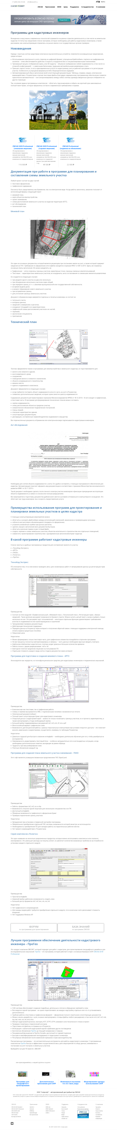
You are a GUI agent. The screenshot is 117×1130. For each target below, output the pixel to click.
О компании (99, 1104)
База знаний (65, 1109)
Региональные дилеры (83, 1109)
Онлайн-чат (64, 1118)
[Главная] (18, 5)
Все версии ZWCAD (16, 1116)
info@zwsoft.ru (32, 2)
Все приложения (34, 1114)
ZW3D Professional (50, 1111)
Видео (63, 1114)
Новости (98, 1109)
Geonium (32, 1109)
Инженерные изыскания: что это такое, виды (70, 1083)
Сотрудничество (87, 7)
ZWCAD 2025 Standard (16, 1107)
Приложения (33, 1104)
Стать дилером (81, 1107)
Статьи (63, 1111)
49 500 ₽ (46, 164)
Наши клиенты (99, 1111)
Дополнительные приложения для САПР (46, 1083)
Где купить (98, 1107)
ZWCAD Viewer (14, 1112)
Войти (103, 2)
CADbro (47, 1112)
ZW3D (47, 1104)
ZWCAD (13, 1104)
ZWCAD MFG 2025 (15, 1111)
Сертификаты (99, 1114)
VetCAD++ (32, 1107)
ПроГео (37, 952)
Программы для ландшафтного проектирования (22, 1083)
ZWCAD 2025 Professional (17, 1109)
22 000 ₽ (70, 164)
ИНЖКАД (32, 1111)
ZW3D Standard (49, 1109)
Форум (63, 1112)
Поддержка (65, 1104)
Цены (66, 7)
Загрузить (64, 1107)
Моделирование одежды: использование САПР (94, 1083)
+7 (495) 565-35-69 (18, 2)
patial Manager (33, 1112)
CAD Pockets (14, 1114)
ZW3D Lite (48, 1107)
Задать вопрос (65, 1116)
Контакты (98, 1112)
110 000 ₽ (23, 164)
